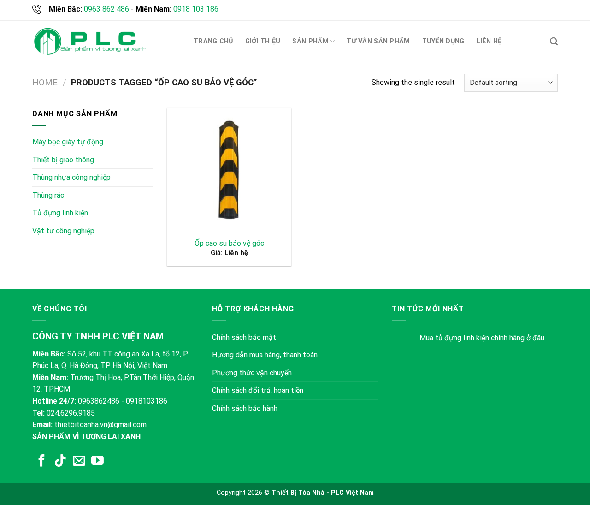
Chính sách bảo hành (244, 408)
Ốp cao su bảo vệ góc (229, 243)
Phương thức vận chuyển (252, 372)
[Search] (554, 41)
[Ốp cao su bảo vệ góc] (229, 170)
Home (45, 82)
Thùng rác (48, 195)
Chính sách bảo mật (244, 337)
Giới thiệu (263, 41)
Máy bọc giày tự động (67, 141)
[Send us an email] (79, 462)
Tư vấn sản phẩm (378, 41)
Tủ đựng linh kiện (60, 212)
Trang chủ (213, 41)
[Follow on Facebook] (41, 462)
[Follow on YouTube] (97, 462)
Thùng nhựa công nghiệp (71, 177)
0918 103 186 (195, 9)
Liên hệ (489, 41)
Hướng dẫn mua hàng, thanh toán (265, 355)
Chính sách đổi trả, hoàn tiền (257, 390)
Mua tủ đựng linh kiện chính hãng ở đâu (481, 337)
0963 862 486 (106, 9)
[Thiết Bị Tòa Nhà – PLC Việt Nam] (90, 41)
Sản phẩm (310, 41)
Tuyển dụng (443, 41)
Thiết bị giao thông (63, 159)
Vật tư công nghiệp (63, 230)
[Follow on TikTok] (60, 462)
